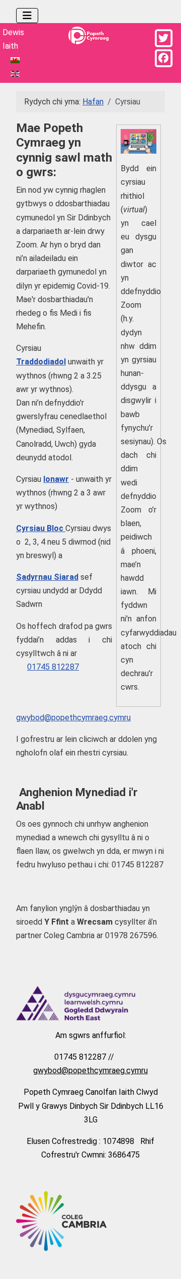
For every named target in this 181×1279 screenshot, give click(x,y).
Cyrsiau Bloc (40, 528)
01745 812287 (53, 667)
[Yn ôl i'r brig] (163, 1259)
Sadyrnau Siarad (47, 577)
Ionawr (56, 479)
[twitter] (163, 38)
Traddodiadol (41, 361)
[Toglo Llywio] (27, 15)
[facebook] (163, 58)
